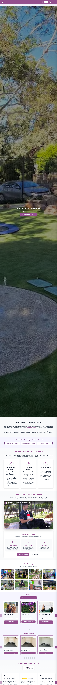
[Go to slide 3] (26, 658)
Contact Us (27, 2)
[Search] (42, 2)
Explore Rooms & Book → (29, 214)
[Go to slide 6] (32, 658)
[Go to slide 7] (34, 658)
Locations (5, 5)
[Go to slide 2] (29, 629)
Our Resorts (20, 2)
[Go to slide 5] (30, 658)
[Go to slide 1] (27, 629)
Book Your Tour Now (23, 554)
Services (14, 2)
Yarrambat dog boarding (31, 427)
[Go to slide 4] (28, 658)
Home (2, 5)
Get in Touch (35, 554)
